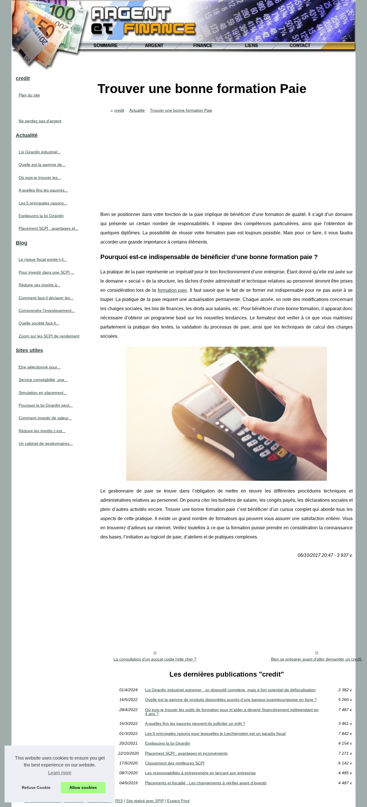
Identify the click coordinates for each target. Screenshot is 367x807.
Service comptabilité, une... (43, 379)
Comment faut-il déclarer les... (46, 298)
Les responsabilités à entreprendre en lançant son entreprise (200, 773)
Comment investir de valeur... (45, 418)
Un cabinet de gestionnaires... (46, 443)
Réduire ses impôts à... (39, 285)
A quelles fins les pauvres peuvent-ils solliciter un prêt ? (195, 723)
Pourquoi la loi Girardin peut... (46, 405)
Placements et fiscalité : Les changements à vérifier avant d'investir (206, 783)
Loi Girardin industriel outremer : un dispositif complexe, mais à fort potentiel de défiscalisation (230, 690)
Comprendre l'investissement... (47, 310)
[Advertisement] (226, 158)
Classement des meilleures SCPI (174, 763)
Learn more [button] (59, 772)
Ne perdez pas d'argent (40, 121)
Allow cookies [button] (83, 787)
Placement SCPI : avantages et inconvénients (186, 753)
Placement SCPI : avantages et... (49, 228)
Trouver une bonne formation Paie (181, 110)
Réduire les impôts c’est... (42, 430)
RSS (119, 801)
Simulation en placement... (43, 392)
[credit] (183, 35)
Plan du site (29, 95)
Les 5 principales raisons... (43, 203)
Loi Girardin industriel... (40, 152)
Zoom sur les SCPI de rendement (49, 336)
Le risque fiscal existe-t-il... (43, 259)
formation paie (172, 290)
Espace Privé (178, 801)
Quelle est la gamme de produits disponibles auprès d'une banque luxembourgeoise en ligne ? (231, 700)
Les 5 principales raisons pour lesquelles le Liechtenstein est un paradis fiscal (215, 733)
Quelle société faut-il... (39, 323)
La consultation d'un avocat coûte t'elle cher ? (155, 659)
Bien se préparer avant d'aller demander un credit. (316, 659)
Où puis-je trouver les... (40, 177)
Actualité (137, 110)
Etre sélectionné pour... (39, 367)
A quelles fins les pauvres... (43, 190)
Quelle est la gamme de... (42, 164)
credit (119, 110)
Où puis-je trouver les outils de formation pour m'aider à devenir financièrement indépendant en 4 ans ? (232, 712)
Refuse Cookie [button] (36, 787)
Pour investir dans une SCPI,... (46, 272)
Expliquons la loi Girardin (167, 743)
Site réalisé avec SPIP (145, 801)
